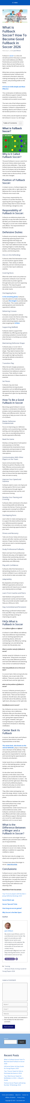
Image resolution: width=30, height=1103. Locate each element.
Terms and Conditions (8, 1095)
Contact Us (25, 1095)
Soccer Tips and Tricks (9, 904)
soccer (12, 56)
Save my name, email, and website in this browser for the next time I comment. (15, 1020)
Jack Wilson (17, 51)
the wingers (13, 301)
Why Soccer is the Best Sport (12, 912)
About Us (18, 1095)
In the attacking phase (10, 297)
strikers (17, 323)
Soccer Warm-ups (8, 900)
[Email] (16, 959)
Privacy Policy (21, 1097)
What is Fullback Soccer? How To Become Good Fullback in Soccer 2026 (14, 1062)
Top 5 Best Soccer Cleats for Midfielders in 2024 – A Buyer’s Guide (14, 1078)
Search (6, 1039)
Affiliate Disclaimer (10, 1097)
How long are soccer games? (12, 908)
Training (7, 966)
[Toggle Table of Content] (19, 123)
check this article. (12, 864)
